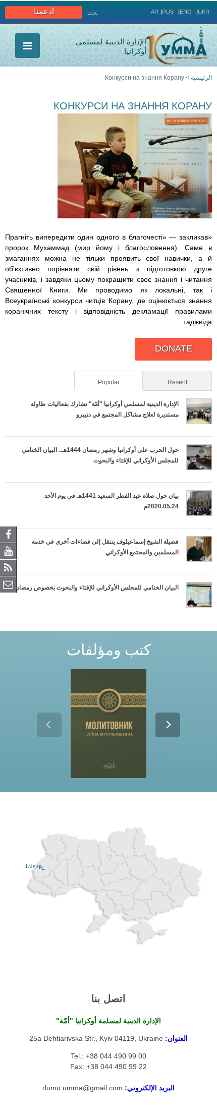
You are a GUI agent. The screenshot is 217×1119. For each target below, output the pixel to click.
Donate (173, 348)
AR (154, 12)
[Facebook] (8, 534)
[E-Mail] (8, 584)
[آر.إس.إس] (8, 567)
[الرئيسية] (176, 45)
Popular (98, 382)
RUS (168, 12)
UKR (203, 12)
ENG (186, 12)
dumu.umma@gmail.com (82, 1088)
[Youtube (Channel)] (8, 551)
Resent (177, 382)
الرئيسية (201, 77)
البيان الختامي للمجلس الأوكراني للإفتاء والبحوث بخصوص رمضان (97, 587)
